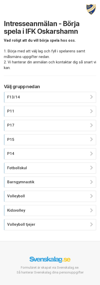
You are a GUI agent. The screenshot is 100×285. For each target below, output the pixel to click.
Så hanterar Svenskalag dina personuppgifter (50, 272)
